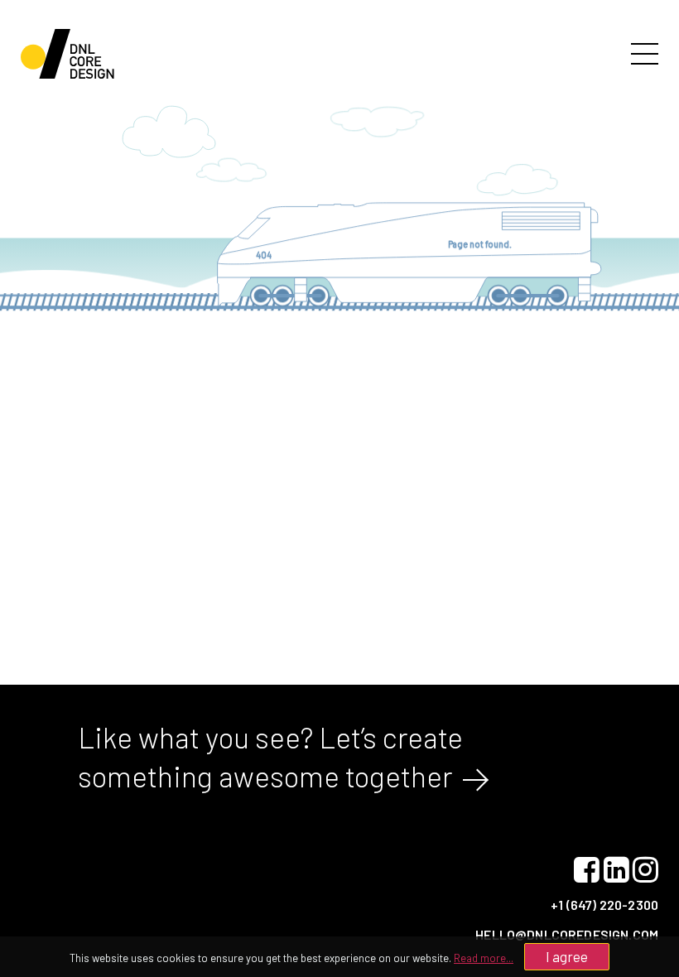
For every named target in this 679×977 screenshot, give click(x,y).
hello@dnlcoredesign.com (566, 934)
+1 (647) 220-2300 (604, 904)
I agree (567, 956)
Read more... (483, 958)
